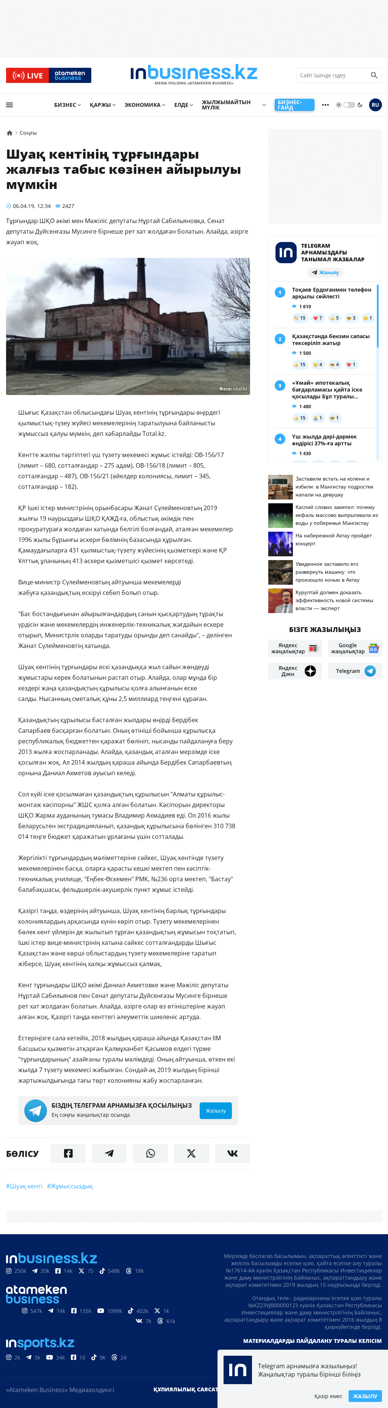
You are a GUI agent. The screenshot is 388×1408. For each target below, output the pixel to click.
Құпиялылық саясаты (188, 1389)
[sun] (339, 105)
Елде (181, 104)
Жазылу (365, 1396)
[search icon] (374, 75)
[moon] (360, 105)
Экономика (143, 104)
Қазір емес (328, 1396)
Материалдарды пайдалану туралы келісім (312, 1340)
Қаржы (100, 104)
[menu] (9, 105)
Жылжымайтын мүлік (226, 104)
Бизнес (65, 104)
